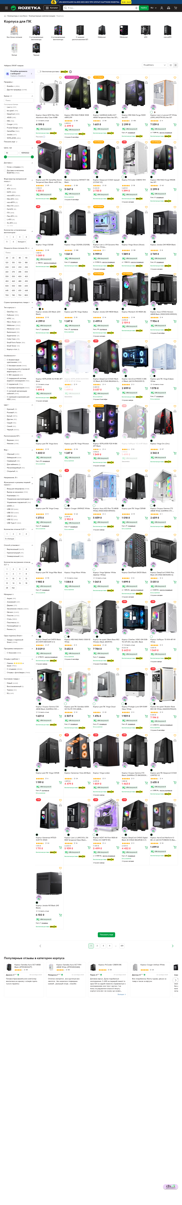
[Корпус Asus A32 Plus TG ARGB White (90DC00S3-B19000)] (106, 486)
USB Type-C (14, 523)
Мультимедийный (16, 468)
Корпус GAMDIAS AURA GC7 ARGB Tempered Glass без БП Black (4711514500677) (105, 116)
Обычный (13, 454)
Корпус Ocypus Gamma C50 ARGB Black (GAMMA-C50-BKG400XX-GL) (47, 708)
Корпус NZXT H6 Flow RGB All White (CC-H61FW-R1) (105, 839)
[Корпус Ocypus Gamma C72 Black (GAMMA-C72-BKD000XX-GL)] (135, 750)
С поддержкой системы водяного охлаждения (18, 380)
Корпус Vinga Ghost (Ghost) (133, 245)
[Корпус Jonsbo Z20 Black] (177, 967)
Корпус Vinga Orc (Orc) (159, 444)
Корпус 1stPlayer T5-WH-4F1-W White (163, 641)
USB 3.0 (13, 513)
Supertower (13, 336)
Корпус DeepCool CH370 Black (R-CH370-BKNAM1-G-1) (48, 641)
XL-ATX (12, 223)
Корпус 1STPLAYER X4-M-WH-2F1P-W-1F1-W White (77, 380)
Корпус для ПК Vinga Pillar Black (49, 572)
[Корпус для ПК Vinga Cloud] (106, 684)
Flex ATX (12, 216)
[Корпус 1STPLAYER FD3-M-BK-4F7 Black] (106, 421)
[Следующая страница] (172, 945)
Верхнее (13, 440)
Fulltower (13, 315)
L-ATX (11, 219)
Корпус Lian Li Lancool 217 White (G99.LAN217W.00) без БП (163, 116)
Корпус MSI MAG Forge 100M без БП (133, 116)
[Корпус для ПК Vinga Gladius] (78, 289)
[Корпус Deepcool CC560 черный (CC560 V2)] (106, 158)
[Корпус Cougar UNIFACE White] (78, 486)
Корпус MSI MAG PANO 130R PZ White (77, 641)
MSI (10, 121)
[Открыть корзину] (175, 7)
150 (19, 263)
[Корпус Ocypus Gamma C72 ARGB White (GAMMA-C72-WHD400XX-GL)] (163, 486)
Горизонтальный (15, 553)
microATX (13, 195)
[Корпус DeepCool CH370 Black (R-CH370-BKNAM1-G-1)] (49, 617)
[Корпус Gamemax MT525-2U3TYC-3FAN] (49, 815)
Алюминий (13, 602)
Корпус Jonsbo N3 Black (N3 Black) (47, 907)
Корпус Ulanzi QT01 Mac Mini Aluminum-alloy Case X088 (47, 116)
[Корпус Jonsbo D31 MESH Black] (106, 289)
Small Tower (13, 346)
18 (26, 583)
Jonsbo (12, 135)
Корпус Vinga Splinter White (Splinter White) (104, 574)
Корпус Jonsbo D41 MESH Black (163, 245)
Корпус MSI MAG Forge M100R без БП (162, 181)
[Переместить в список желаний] (60, 78)
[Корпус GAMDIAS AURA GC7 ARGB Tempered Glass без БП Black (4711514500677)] (106, 93)
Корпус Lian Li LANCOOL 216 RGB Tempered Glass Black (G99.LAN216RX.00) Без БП (76, 839)
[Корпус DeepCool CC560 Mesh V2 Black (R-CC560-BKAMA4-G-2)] (106, 356)
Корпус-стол (13, 349)
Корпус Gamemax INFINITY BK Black (77, 181)
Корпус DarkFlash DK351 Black (134, 572)
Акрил (11, 598)
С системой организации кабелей (17, 392)
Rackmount (13, 332)
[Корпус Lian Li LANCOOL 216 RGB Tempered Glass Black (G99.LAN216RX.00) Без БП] (78, 815)
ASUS (11, 117)
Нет (13, 588)
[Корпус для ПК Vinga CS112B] (49, 750)
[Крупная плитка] (170, 65)
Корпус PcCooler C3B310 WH (134, 180)
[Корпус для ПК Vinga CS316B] (135, 486)
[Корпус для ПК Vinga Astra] (49, 421)
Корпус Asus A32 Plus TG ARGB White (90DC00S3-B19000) (105, 510)
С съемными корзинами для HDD (18, 398)
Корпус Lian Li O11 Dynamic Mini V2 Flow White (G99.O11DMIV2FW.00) (106, 246)
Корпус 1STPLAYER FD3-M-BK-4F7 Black (105, 445)
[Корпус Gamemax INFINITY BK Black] (78, 158)
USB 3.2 (12, 519)
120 (7, 263)
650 (13, 290)
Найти (144, 8)
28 (7, 588)
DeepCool (13, 114)
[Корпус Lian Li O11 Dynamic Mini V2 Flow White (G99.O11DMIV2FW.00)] (106, 222)
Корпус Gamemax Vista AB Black (78, 773)
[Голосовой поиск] (136, 7)
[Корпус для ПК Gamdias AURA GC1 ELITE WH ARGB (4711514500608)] (78, 684)
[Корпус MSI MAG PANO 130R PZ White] (78, 617)
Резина (11, 629)
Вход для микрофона (18, 489)
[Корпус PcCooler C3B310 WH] (135, 158)
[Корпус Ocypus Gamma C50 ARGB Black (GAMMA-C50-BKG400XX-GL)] (49, 684)
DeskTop (12, 312)
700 (7, 295)
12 (26, 578)
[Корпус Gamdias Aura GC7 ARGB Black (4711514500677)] (9, 967)
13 (7, 583)
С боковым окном (17, 366)
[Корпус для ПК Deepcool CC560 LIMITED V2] (163, 750)
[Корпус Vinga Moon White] (78, 550)
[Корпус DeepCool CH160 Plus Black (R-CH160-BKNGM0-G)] (163, 550)
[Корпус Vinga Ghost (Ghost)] (135, 222)
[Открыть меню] (6, 7)
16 (20, 583)
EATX (11, 192)
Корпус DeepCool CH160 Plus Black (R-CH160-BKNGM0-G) (162, 574)
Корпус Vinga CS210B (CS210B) (77, 245)
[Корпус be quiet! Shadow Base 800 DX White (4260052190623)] (163, 684)
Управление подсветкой (19, 502)
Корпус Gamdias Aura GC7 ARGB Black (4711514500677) (27, 966)
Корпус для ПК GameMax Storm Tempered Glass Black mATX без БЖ (49, 181)
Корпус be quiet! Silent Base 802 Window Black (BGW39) (106, 641)
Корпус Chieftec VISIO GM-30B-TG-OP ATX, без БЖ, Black (135, 641)
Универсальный (15, 556)
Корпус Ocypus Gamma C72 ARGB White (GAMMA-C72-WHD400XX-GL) (161, 510)
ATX (11, 189)
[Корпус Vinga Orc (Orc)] (163, 421)
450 (7, 281)
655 (19, 290)
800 (26, 295)
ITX (10, 212)
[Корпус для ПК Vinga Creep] (49, 486)
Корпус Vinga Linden (101, 773)
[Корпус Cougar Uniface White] (135, 967)
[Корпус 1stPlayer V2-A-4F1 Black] (135, 421)
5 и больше (9, 539)
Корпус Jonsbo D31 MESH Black (105, 312)
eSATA (10, 506)
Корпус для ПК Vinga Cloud (104, 707)
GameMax (13, 131)
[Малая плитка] (175, 65)
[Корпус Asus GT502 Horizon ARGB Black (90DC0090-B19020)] (163, 289)
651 (122, 946)
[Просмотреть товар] (94, 112)
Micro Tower (14, 322)
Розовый (12, 412)
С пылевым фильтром (18, 388)
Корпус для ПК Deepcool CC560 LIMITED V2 (163, 774)
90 (26, 258)
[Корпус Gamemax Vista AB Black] (78, 750)
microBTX (12, 202)
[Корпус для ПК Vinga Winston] (78, 421)
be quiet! (12, 110)
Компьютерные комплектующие (42, 16)
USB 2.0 (12, 509)
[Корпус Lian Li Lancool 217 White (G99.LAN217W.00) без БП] (163, 93)
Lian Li (11, 107)
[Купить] (60, 125)
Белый (12, 416)
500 (7, 286)
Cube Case (13, 339)
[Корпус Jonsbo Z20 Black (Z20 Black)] (49, 289)
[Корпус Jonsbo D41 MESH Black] (163, 222)
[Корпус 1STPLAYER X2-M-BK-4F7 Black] (49, 356)
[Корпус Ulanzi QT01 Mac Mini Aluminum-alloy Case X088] (49, 93)
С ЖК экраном (15, 375)
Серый (11, 423)
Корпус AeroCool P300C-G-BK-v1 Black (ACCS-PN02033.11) (134, 380)
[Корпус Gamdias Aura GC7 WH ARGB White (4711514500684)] (51, 967)
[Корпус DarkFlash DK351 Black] (135, 550)
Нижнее (13, 443)
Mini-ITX (13, 206)
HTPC (10, 318)
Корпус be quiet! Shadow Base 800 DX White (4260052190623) (163, 708)
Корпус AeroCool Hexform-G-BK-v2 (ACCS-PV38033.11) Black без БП (163, 839)
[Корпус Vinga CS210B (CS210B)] (78, 222)
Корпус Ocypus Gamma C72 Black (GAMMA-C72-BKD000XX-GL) (135, 774)
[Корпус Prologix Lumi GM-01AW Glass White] (135, 684)
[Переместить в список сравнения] (60, 83)
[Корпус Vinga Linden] (106, 750)
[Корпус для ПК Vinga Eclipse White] (163, 356)
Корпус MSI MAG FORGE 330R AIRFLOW (77, 116)
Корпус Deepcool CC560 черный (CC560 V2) (106, 181)
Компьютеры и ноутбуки (17, 16)
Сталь (12, 619)
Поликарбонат (14, 626)
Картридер (13, 495)
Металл (13, 612)
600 (26, 286)
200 (7, 267)
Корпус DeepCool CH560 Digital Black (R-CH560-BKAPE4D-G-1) (134, 839)
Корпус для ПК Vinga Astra (47, 444)
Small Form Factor (16, 342)
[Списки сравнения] (168, 7)
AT (9, 185)
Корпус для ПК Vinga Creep (47, 508)
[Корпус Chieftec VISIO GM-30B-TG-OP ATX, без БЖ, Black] (135, 617)
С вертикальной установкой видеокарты (18, 370)
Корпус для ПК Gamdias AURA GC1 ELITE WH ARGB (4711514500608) (77, 708)
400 (19, 276)
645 (6, 290)
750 (19, 295)
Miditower (13, 325)
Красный (12, 409)
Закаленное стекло (17, 609)
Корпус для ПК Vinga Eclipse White (162, 380)
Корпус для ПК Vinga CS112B (47, 773)
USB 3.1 (12, 516)
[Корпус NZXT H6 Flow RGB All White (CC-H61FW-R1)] (106, 815)
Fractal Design (15, 128)
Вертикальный (15, 549)
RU (152, 8)
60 (7, 258)
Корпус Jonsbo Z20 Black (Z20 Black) (48, 313)
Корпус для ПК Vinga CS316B (133, 508)
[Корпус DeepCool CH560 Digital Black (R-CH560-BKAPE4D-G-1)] (135, 815)
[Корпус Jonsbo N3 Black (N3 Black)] (49, 883)
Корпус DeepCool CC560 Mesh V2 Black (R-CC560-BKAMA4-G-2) (106, 380)
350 (13, 276)
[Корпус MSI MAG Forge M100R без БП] (163, 158)
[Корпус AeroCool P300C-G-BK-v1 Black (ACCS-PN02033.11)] (135, 356)
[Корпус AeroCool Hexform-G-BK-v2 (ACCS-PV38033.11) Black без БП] (163, 815)
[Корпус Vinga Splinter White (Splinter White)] (106, 550)
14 (13, 583)
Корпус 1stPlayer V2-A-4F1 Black (135, 444)
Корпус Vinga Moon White (75, 572)
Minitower (13, 329)
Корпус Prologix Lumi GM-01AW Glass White (134, 708)
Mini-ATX (12, 199)
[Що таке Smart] (70, 72)
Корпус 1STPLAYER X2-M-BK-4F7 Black (49, 380)
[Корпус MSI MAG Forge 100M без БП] (135, 93)
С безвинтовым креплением (14, 361)
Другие (12, 419)
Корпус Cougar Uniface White (153, 965)
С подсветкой (15, 384)
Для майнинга (13, 464)
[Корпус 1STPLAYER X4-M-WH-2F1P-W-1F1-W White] (78, 356)
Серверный (13, 461)
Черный (13, 430)
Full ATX (11, 209)
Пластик (13, 616)
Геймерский (14, 457)
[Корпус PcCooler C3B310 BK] (93, 967)
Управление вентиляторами (20, 499)
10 (13, 578)
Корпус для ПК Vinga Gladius (76, 312)
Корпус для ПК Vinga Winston (77, 444)
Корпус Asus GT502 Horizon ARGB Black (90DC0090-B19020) (163, 313)
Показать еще (9, 142)
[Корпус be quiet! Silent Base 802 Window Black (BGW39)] (106, 617)
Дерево (12, 605)
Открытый (12, 471)
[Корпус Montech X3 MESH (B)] (135, 289)
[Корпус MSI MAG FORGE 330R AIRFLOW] (78, 93)
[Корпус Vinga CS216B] (49, 222)
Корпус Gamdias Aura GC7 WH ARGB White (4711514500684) (68, 966)
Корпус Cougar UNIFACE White (77, 508)
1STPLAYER (14, 138)
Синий (11, 426)
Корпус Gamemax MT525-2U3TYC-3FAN (46, 839)
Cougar (12, 124)
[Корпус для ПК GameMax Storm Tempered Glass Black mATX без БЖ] (49, 158)
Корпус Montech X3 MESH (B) (134, 312)
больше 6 (22, 242)
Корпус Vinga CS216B (44, 245)
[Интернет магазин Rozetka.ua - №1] (26, 7)
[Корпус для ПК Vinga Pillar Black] (49, 550)
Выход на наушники (17, 492)
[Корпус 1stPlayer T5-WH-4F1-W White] (163, 617)
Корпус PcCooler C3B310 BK (110, 965)
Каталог (54, 8)
